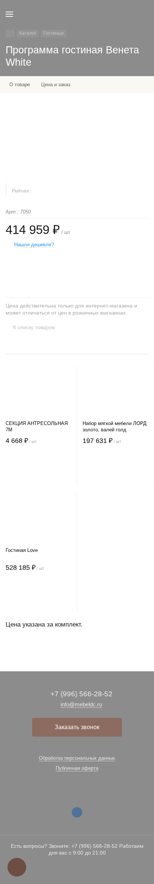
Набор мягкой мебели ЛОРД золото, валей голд (115, 426)
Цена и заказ (55, 84)
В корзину (38, 470)
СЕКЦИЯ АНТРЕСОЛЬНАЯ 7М (37, 426)
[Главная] (10, 33)
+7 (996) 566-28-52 (81, 694)
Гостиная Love (22, 550)
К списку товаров (34, 327)
